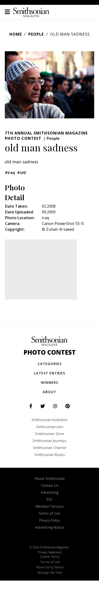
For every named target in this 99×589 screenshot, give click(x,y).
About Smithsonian (50, 478)
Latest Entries (49, 373)
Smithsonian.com (49, 426)
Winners (49, 382)
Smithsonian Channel (49, 447)
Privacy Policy (49, 520)
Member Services (50, 506)
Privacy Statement (50, 552)
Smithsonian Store (49, 433)
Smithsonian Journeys (49, 440)
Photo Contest (50, 352)
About (49, 392)
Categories (50, 363)
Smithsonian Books (49, 454)
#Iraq (10, 172)
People (36, 34)
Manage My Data (50, 572)
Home (15, 34)
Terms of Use (49, 513)
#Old (21, 172)
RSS (49, 499)
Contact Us (49, 485)
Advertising (49, 492)
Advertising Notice (49, 527)
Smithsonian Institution (49, 419)
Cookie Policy (50, 557)
